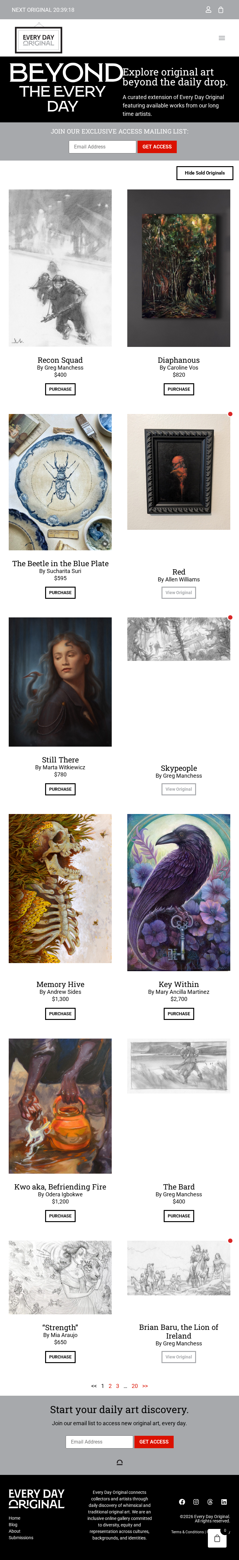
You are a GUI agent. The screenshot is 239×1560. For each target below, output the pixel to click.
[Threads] (210, 1502)
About (15, 1531)
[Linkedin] (224, 1502)
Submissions (21, 1537)
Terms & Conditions (187, 1532)
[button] (222, 38)
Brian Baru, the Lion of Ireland (178, 1331)
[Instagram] (196, 1502)
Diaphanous (179, 360)
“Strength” (60, 1327)
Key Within (179, 984)
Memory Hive (60, 984)
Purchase (60, 389)
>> (145, 1386)
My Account (208, 9)
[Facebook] (182, 1502)
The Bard (179, 1187)
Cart (221, 9)
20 (135, 1386)
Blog (13, 1524)
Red (178, 572)
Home (14, 1518)
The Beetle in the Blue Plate (60, 563)
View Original (179, 592)
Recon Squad (60, 360)
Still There (60, 760)
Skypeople (179, 768)
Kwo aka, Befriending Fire (60, 1187)
